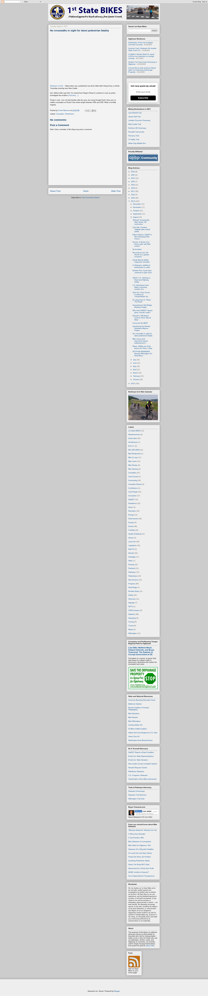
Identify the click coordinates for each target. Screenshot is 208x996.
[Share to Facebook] (93, 110)
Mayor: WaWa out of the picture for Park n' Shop (142, 347)
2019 (133, 185)
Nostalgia (131, 557)
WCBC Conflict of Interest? (138, 872)
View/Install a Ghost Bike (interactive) (142, 779)
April (135, 370)
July (134, 360)
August (136, 217)
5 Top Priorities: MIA (136, 838)
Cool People (133, 492)
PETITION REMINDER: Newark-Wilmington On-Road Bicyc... (143, 354)
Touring (131, 622)
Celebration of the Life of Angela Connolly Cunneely (140, 44)
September (137, 214)
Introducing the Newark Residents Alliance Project (141, 328)
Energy (131, 515)
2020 (133, 181)
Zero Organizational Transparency (141, 876)
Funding (131, 530)
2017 (133, 191)
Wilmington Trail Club (136, 799)
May (135, 366)
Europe (131, 522)
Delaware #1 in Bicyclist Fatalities (141, 849)
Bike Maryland (133, 713)
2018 (133, 188)
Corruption (132, 496)
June (135, 363)
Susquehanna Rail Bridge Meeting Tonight (142, 306)
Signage (131, 603)
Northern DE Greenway (137, 128)
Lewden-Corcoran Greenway (139, 120)
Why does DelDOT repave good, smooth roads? (143, 311)
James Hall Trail (134, 117)
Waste (130, 629)
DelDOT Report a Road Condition (141, 752)
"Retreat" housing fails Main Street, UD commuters (141, 222)
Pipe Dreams (133, 580)
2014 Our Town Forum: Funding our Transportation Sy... (141, 295)
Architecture (132, 442)
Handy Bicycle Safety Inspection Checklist (141, 261)
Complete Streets (135, 484)
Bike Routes (132, 465)
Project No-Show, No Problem (139, 857)
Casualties (60, 114)
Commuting (132, 480)
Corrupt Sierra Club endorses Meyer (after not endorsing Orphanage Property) (142, 70)
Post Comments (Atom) (91, 197)
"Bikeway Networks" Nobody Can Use (142, 830)
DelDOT (131, 499)
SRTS (130, 606)
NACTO (131, 549)
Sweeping (132, 618)
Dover (130, 507)
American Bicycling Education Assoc (142, 700)
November (137, 207)
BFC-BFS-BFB (133, 450)
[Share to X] (90, 110)
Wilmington (132, 633)
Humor (130, 538)
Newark (131, 553)
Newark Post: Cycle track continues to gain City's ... (142, 273)
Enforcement (133, 519)
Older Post (116, 191)
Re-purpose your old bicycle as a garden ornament (141, 255)
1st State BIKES (134, 431)
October (136, 211)
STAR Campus (134, 610)
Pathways (132, 572)
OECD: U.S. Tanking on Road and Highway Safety (141, 280)
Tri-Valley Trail (133, 139)
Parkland (131, 568)
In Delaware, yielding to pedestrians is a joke (141, 266)
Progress (131, 584)
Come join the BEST (140, 323)
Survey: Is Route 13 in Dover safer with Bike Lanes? (141, 244)
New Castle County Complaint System (142, 764)
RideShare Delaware (136, 771)
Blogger (117, 991)
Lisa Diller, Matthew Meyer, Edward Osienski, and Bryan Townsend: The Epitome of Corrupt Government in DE (141, 651)
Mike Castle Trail (134, 124)
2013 (133, 383)
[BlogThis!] (88, 110)
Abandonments (134, 434)
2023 (133, 172)
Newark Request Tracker (137, 768)
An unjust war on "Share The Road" (142, 301)
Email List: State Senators (138, 760)
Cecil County (133, 477)
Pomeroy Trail (133, 136)
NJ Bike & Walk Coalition (137, 729)
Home (85, 191)
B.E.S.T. (131, 446)
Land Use (132, 542)
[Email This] (86, 110)
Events (130, 526)
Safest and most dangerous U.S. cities (142, 733)
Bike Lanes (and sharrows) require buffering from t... (140, 341)
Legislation (132, 545)
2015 (133, 198)
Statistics (131, 614)
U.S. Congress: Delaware (138, 775)
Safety (130, 595)
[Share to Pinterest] (95, 110)
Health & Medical (134, 534)
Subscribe (143, 98)
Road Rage (132, 587)
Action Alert (132, 438)
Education (132, 511)
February (136, 376)
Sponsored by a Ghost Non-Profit (141, 868)
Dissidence (132, 503)
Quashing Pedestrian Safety (139, 861)
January (136, 379)
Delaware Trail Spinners (137, 795)
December (137, 204)
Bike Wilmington (134, 721)
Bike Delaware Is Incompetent (139, 841)
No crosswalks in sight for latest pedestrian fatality (142, 335)
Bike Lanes (132, 461)
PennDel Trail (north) (136, 132)
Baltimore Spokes (135, 704)
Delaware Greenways (136, 791)
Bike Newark (133, 717)
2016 (133, 195)
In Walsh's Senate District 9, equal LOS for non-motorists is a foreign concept (141, 56)
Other (130, 561)
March (135, 373)
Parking (131, 565)
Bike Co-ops (133, 457)
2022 (133, 175)
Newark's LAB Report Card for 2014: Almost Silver (142, 318)
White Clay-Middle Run (137, 143)
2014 (133, 201)
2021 (133, 178)
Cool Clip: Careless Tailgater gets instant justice (141, 229)
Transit (130, 626)
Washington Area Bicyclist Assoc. (140, 740)
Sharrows (132, 599)
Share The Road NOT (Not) (138, 864)
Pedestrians (69, 114)
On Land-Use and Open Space (140, 853)
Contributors (133, 488)
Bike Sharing (133, 469)
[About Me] (150, 946)
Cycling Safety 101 (135, 725)
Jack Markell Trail (135, 113)
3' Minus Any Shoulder (136, 834)
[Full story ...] (73, 95)
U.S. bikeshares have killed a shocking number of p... (141, 287)
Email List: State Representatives (140, 756)
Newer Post (55, 191)
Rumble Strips (133, 591)
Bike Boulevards (134, 454)
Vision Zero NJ (134, 736)
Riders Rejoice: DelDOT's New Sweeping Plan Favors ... (142, 237)
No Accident (137, 249)
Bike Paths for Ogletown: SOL (139, 845)
